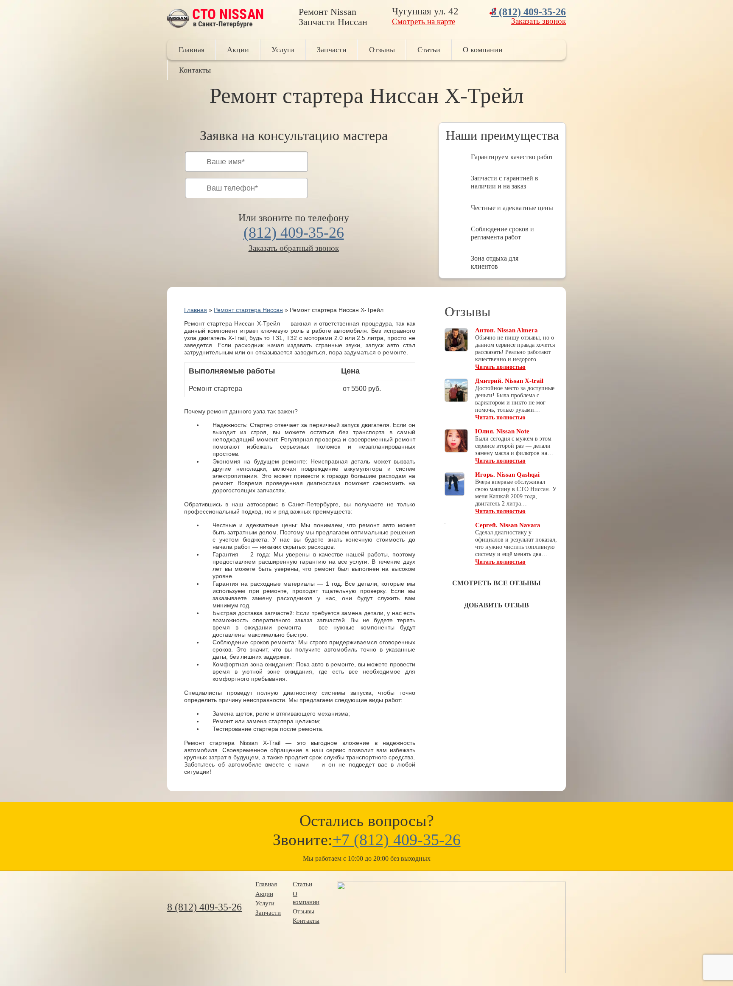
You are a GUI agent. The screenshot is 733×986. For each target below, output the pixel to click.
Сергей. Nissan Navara (507, 525)
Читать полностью (500, 367)
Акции (238, 49)
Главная (191, 49)
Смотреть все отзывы (496, 583)
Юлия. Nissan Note (502, 431)
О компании (483, 49)
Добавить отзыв (496, 605)
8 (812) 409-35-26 (528, 11)
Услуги (282, 49)
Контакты (195, 70)
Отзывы (382, 49)
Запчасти (332, 49)
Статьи (428, 49)
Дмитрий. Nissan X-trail (509, 380)
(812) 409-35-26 (293, 232)
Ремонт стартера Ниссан (248, 309)
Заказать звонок (538, 21)
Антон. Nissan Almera (506, 330)
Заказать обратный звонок (294, 248)
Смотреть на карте (423, 21)
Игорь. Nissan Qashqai (507, 474)
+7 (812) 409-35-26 (397, 839)
